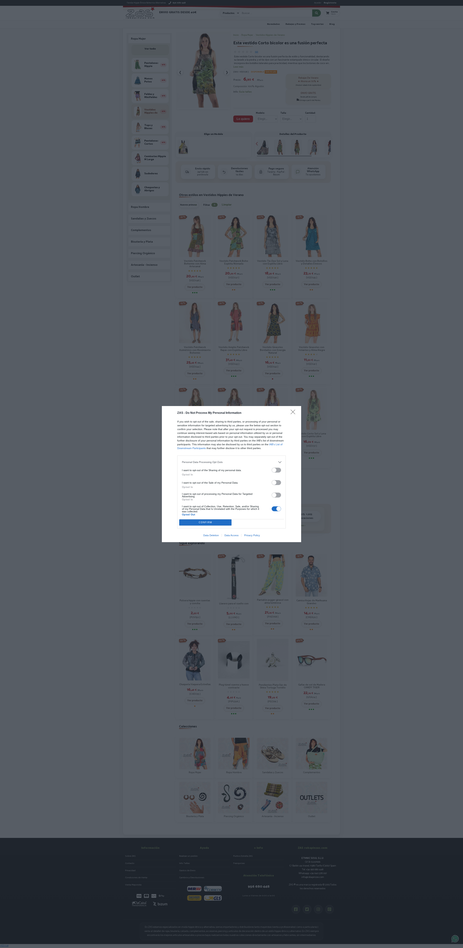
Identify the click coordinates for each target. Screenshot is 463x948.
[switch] (276, 470)
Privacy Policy (252, 535)
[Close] (294, 413)
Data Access (231, 535)
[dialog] (231, 474)
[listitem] (231, 462)
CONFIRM (205, 522)
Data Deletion (211, 535)
